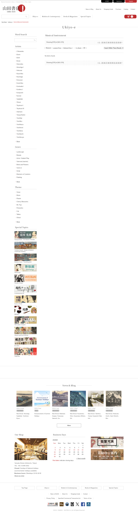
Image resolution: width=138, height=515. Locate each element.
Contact (133, 9)
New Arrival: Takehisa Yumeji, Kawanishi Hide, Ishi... (95, 416)
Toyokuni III (20, 108)
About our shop (19, 476)
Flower (19, 198)
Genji (18, 171)
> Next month (80, 458)
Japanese (119, 1)
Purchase (118, 9)
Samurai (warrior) (22, 161)
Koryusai (19, 80)
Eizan (18, 61)
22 (116, 42)
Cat (18, 211)
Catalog (126, 9)
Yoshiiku (19, 121)
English (131, 1)
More (18, 141)
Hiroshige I (20, 67)
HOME (107, 1)
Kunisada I (20, 86)
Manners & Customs (23, 174)
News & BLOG (54, 494)
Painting (19, 177)
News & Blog (89, 9)
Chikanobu (20, 51)
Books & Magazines (70, 16)
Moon (18, 195)
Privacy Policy (50, 498)
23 (118, 42)
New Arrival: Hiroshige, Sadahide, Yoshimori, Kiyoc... (23, 416)
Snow (18, 192)
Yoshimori (20, 127)
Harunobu (20, 64)
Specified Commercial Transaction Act (69, 498)
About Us (98, 9)
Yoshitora (20, 131)
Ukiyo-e (35, 16)
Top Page (4, 22)
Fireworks (20, 208)
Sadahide (20, 99)
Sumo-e (19, 168)
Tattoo (19, 214)
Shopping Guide (108, 9)
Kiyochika (20, 73)
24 (120, 42)
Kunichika (20, 83)
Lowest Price (57, 48)
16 (104, 42)
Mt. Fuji (19, 205)
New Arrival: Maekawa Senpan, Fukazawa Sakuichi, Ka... (58, 416)
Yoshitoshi (20, 134)
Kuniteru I (20, 89)
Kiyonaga (20, 77)
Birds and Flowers (22, 164)
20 (112, 42)
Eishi (18, 57)
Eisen (18, 54)
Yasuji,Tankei (21, 115)
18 (108, 42)
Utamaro (19, 112)
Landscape (20, 152)
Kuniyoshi (20, 92)
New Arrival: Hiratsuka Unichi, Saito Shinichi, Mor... (112, 416)
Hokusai (19, 70)
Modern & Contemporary (51, 16)
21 (114, 42)
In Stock (78, 48)
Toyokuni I (20, 105)
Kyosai (19, 96)
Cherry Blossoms (22, 201)
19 (110, 42)
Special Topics (86, 16)
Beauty (19, 155)
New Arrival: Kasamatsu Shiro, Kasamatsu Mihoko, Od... (78, 416)
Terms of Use (88, 498)
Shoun (19, 102)
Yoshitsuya (20, 137)
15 (102, 42)
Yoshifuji (19, 118)
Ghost (19, 217)
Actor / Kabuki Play (23, 158)
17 (106, 42)
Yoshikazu (20, 124)
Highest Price (67, 48)
